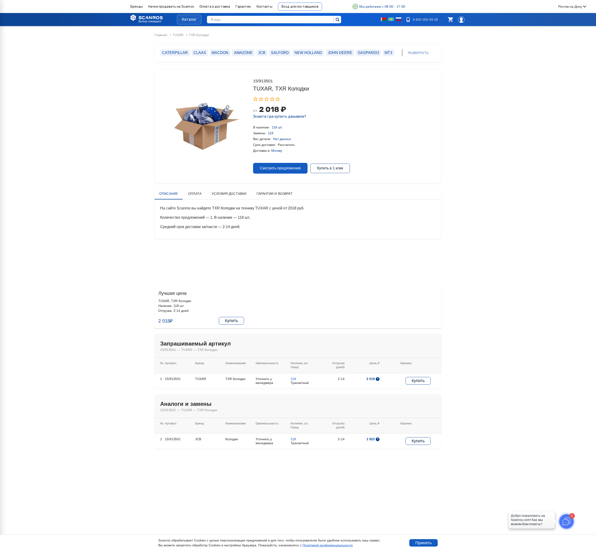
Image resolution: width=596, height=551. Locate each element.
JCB (261, 53)
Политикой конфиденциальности (327, 545)
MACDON (220, 53)
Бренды (136, 7)
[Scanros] (153, 18)
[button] (450, 19)
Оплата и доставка (215, 7)
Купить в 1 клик (330, 168)
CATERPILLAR (175, 53)
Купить (231, 320)
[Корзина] (450, 19)
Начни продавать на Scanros (171, 7)
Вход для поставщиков (299, 7)
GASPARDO (368, 53)
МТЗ (388, 53)
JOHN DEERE (340, 53)
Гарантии (243, 7)
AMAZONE (243, 53)
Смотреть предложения (280, 168)
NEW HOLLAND (308, 53)
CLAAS (199, 53)
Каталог (189, 19)
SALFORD (280, 53)
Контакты (264, 7)
